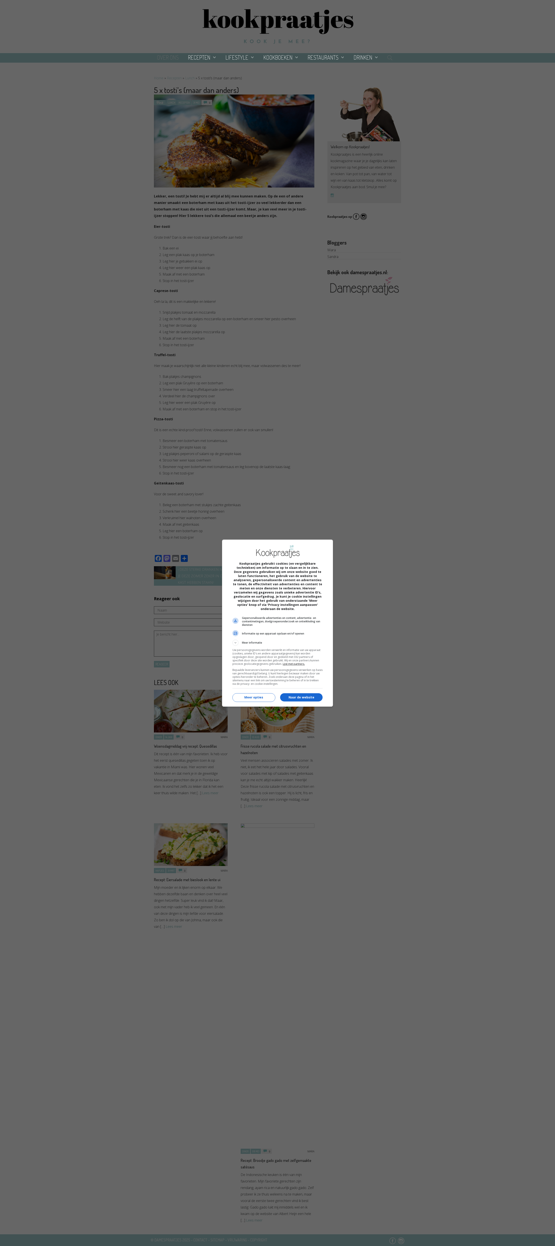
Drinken (363, 57)
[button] (277, 643)
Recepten (199, 57)
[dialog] (277, 623)
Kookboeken (277, 57)
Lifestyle (236, 57)
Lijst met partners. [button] (294, 664)
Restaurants (323, 57)
